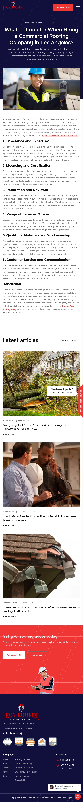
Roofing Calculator (23, 759)
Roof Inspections (22, 776)
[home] (13, 7)
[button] (78, 7)
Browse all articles (68, 340)
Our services (37, 655)
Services (6, 768)
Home (5, 759)
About (5, 763)
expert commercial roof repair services (60, 135)
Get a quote (63, 7)
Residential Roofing (24, 763)
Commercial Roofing (33, 23)
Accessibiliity (21, 780)
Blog (5, 776)
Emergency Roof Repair (26, 772)
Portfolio (6, 772)
